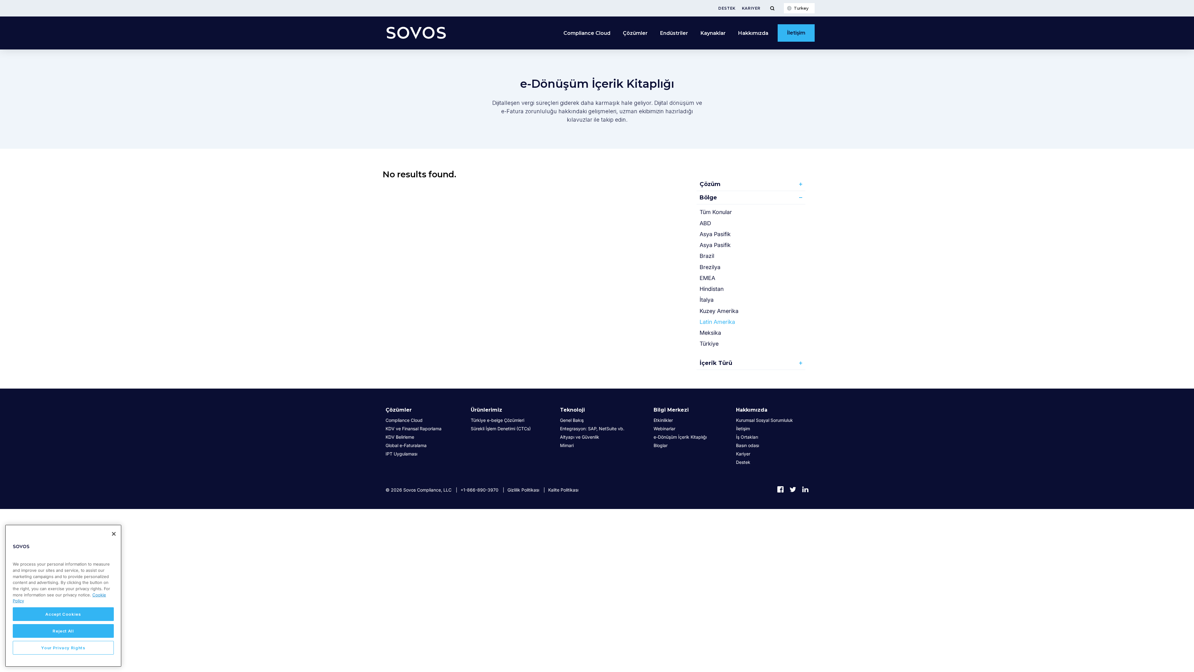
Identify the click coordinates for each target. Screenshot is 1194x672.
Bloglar (661, 445)
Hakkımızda (751, 410)
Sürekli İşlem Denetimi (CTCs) (501, 428)
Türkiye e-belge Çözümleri (497, 420)
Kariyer (751, 8)
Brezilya (710, 267)
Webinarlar (664, 428)
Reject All (63, 630)
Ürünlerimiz (486, 410)
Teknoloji (572, 410)
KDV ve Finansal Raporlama (414, 428)
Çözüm (710, 184)
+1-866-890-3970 (479, 489)
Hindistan (712, 289)
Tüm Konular (716, 212)
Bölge (708, 197)
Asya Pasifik (715, 234)
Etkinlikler (663, 420)
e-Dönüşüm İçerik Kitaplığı (680, 437)
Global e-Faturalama (406, 445)
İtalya (707, 299)
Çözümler (399, 410)
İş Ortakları (747, 437)
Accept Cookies (63, 614)
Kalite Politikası (563, 489)
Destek (727, 8)
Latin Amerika (717, 322)
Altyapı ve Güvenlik (579, 437)
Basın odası (747, 445)
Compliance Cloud (586, 33)
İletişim (796, 33)
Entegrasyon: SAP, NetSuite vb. (592, 428)
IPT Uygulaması (401, 453)
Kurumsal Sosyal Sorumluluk (764, 420)
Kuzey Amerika (719, 311)
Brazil (707, 256)
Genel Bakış (572, 420)
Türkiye (709, 343)
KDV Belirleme (400, 437)
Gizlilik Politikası (523, 489)
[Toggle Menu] (772, 8)
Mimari (567, 445)
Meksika (710, 332)
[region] (63, 596)
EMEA (707, 278)
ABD (705, 223)
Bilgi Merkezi (671, 410)
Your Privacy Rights (63, 647)
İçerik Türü (716, 363)
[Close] (114, 534)
